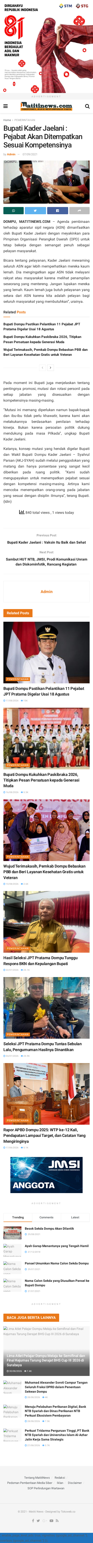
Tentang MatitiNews (37, 1477)
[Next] (50, 368)
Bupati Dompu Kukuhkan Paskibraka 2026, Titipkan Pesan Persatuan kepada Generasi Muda (41, 780)
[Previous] (42, 368)
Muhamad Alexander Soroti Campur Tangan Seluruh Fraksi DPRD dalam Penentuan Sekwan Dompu (56, 1387)
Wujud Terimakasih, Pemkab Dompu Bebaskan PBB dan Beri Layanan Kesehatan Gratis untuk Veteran (44, 872)
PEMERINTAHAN (24, 120)
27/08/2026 (33, 1445)
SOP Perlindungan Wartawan (46, 1488)
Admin (11, 154)
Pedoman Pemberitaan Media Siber (29, 1483)
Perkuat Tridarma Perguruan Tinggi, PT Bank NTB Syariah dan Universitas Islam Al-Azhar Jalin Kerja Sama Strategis (57, 1435)
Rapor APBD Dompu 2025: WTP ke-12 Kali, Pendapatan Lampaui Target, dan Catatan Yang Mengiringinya (44, 1135)
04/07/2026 (12, 1056)
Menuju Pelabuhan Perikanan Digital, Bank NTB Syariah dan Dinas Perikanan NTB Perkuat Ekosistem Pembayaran (55, 1411)
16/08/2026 (12, 792)
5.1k (25, 1147)
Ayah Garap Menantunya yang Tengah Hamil (57, 1246)
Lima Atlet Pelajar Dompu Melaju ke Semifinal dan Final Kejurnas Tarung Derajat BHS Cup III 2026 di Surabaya (46, 1360)
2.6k (25, 884)
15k (25, 700)
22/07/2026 (12, 970)
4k (46, 1397)
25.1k (26, 970)
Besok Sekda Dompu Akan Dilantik (49, 1228)
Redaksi (60, 1477)
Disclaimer (75, 1483)
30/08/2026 (15, 1371)
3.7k (47, 1445)
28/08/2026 (33, 1397)
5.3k (25, 792)
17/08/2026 (12, 700)
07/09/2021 (30, 154)
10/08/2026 (12, 884)
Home (7, 120)
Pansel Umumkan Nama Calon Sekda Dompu (57, 1263)
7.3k (47, 1421)
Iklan (60, 1483)
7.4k (29, 1371)
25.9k (26, 1056)
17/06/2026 (12, 1147)
